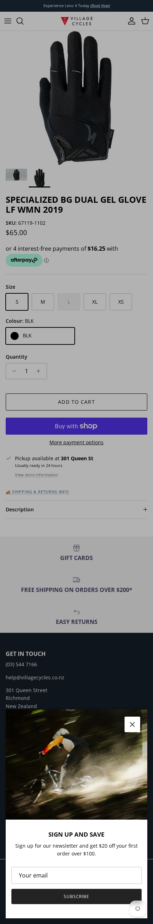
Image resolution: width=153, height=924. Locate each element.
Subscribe (77, 896)
